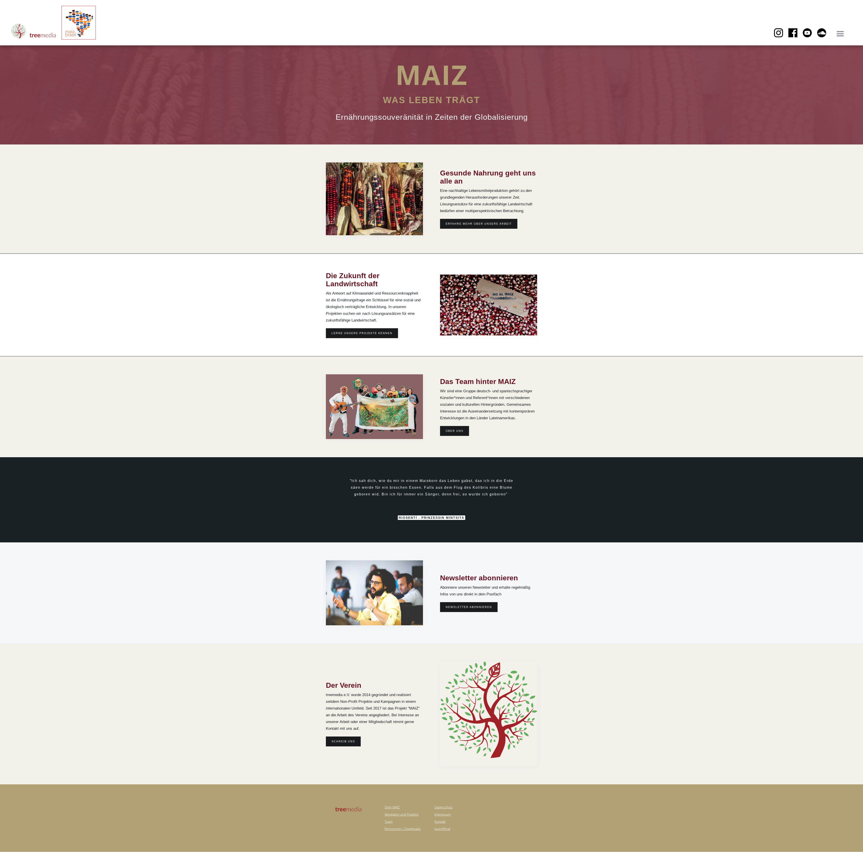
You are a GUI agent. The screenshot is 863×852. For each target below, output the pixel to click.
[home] (33, 31)
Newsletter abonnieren (469, 607)
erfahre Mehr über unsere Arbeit (479, 223)
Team (389, 821)
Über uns (454, 431)
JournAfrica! (442, 829)
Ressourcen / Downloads (403, 829)
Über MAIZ (392, 807)
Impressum (442, 814)
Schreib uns (343, 741)
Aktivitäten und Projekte (402, 814)
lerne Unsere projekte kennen (361, 333)
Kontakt (440, 821)
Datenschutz (443, 807)
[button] (840, 33)
